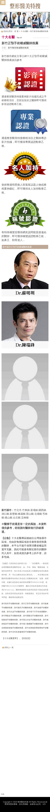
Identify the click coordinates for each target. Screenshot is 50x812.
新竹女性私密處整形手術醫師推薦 (22, 632)
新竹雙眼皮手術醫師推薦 (11, 616)
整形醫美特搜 (25, 7)
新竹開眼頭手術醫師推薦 (33, 616)
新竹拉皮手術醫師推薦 (16, 612)
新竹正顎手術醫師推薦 (30, 604)
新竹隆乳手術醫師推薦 (23, 608)
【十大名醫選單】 (10, 638)
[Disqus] (25, 685)
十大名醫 (24, 31)
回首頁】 (27, 638)
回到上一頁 (8, 647)
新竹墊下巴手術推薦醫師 (37, 612)
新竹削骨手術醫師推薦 (11, 604)
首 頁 (16, 31)
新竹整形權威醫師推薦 (18, 48)
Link (2, 794)
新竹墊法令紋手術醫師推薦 (30, 620)
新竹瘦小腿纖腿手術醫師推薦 (31, 624)
